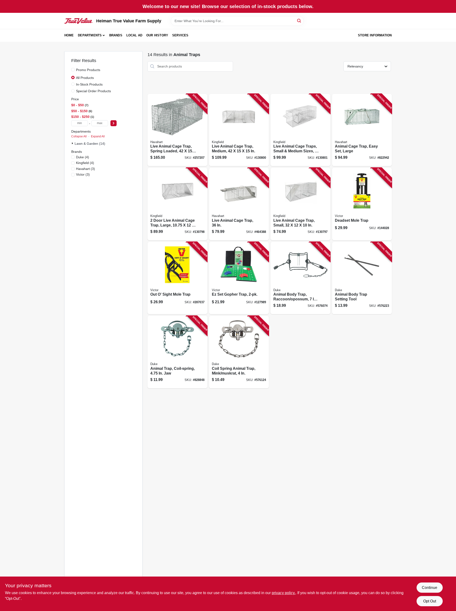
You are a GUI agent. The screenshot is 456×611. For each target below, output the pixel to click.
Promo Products (88, 70)
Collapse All (79, 136)
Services (180, 35)
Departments (90, 35)
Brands (115, 35)
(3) (85, 169)
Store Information (375, 35)
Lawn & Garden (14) (90, 143)
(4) (82, 157)
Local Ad (134, 35)
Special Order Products (93, 91)
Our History (157, 35)
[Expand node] (73, 143)
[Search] (299, 20)
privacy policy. (283, 593)
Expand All (98, 136)
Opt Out (429, 601)
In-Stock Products (89, 84)
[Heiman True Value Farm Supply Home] (78, 21)
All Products (85, 78)
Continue (429, 588)
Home (69, 35)
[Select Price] (113, 123)
